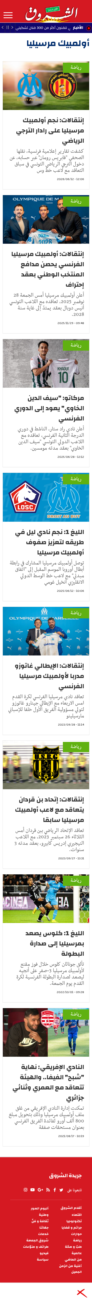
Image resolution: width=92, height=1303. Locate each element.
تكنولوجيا (74, 1221)
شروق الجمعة (37, 1240)
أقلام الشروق (71, 1208)
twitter (62, 1190)
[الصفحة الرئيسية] (51, 11)
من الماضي (73, 1260)
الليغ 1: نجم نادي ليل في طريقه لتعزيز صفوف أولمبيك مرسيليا (49, 542)
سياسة (43, 1260)
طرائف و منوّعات (36, 1247)
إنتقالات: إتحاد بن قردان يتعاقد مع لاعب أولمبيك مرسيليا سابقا (49, 810)
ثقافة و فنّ (40, 1221)
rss (48, 1190)
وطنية (44, 1215)
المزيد (8, 15)
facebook (55, 1190)
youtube (32, 1190)
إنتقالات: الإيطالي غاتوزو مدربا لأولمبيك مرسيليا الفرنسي (49, 676)
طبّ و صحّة (73, 1247)
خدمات (43, 1234)
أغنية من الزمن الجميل (70, 1269)
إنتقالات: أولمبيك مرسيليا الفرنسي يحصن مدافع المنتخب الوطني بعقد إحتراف (47, 269)
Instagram (25, 1190)
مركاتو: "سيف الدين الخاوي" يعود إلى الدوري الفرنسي (49, 408)
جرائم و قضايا (72, 1228)
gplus (40, 1190)
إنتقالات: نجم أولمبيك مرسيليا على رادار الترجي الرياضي (50, 130)
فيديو (44, 1253)
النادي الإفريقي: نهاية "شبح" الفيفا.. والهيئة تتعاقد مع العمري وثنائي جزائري (48, 1082)
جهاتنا (44, 1228)
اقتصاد (77, 1215)
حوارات (76, 1234)
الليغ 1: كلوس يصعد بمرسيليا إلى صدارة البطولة (55, 943)
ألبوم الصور (40, 1208)
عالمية (77, 1253)
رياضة (76, 67)
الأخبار (78, 27)
